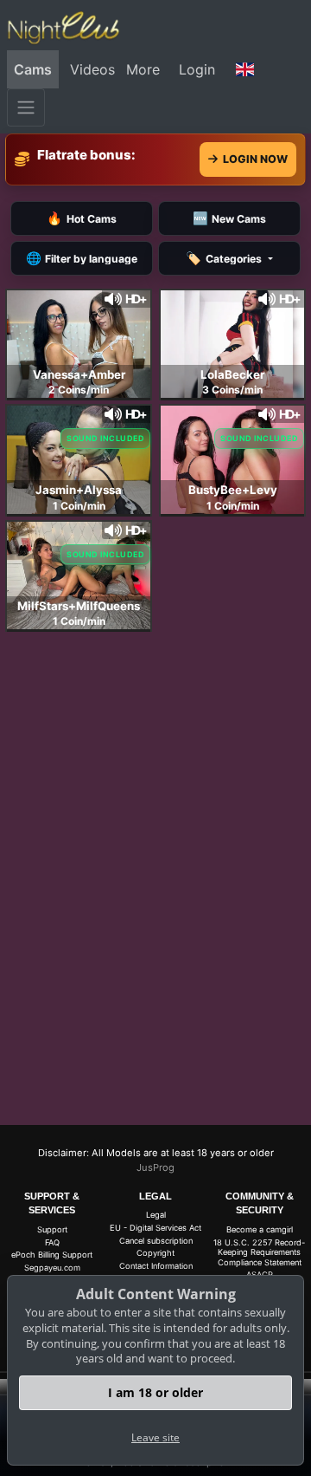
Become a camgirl (259, 1229)
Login (197, 69)
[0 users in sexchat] (78, 342)
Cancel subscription (156, 1240)
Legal (156, 1214)
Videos (92, 69)
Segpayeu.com (52, 1267)
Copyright (155, 1253)
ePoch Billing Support (51, 1254)
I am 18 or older (155, 1392)
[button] (245, 69)
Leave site (155, 1437)
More (143, 69)
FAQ (52, 1242)
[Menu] (26, 107)
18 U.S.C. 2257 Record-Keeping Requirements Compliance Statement (259, 1252)
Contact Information (156, 1266)
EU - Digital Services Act (155, 1227)
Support (52, 1229)
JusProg (155, 1167)
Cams (33, 69)
